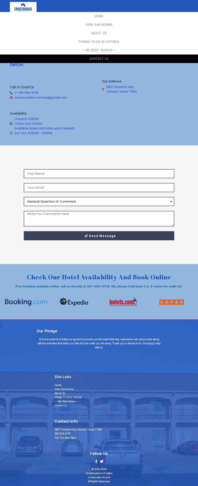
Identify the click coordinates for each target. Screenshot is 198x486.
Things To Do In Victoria (99, 41)
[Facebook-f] (96, 461)
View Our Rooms (99, 24)
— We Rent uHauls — (99, 50)
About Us (99, 33)
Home (99, 16)
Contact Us (99, 58)
